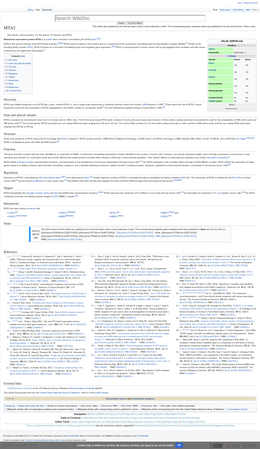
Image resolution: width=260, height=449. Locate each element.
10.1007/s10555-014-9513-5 (25, 374)
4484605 (103, 367)
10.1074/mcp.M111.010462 (109, 343)
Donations (139, 425)
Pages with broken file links (31, 406)
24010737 (120, 278)
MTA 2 (69, 35)
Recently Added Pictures (173, 414)
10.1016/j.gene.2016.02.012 (53, 334)
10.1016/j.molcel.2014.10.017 (195, 290)
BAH (106, 138)
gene (93, 39)
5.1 (17, 293)
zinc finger (241, 138)
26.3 (195, 293)
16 (16, 180)
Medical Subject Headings (82, 388)
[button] (255, 9)
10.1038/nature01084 (209, 337)
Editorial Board (155, 425)
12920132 (217, 302)
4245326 (27, 309)
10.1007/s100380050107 (51, 266)
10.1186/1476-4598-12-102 (146, 275)
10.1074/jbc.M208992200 (196, 349)
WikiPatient (104, 414)
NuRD (182, 44)
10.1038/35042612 (106, 376)
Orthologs (232, 56)
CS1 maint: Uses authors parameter (178, 406)
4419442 (238, 278)
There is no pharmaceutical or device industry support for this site (60, 425)
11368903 (37, 328)
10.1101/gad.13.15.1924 (23, 281)
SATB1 (164, 216)
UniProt (212, 77)
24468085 (134, 266)
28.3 (195, 317)
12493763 (219, 349)
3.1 (17, 271)
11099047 (126, 376)
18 (174, 180)
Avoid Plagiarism (215, 425)
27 (20, 216)
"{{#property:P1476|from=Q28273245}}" (135, 232)
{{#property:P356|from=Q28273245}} (136, 236)
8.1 (17, 321)
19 (177, 180)
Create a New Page (80, 422)
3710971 (50, 346)
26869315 (77, 334)
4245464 (22, 300)
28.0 (184, 317)
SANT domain (182, 138)
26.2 (191, 293)
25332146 (150, 352)
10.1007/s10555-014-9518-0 (63, 315)
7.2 (20, 311)
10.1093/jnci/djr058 (136, 299)
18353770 (189, 269)
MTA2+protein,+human (19, 388)
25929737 (189, 281)
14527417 (163, 287)
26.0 (184, 293)
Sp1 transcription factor (50, 177)
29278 (214, 315)
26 (16, 212)
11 (250, 138)
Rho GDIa (237, 177)
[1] (245, 53)
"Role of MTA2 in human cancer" (68, 312)
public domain (101, 392)
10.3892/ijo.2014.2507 (107, 318)
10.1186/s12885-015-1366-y (215, 278)
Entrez (211, 63)
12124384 (189, 373)
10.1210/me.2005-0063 (145, 364)
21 (99, 192)
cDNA (144, 104)
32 (72, 216)
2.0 (14, 268)
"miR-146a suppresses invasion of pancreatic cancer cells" (120, 324)
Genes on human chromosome (62, 406)
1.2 (20, 256)
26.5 (202, 293)
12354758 (231, 361)
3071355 (155, 299)
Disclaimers (198, 425)
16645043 (120, 367)
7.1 (17, 311)
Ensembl (212, 70)
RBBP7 (164, 213)
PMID (43, 239)
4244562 (49, 374)
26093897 (50, 290)
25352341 (65, 374)
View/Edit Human (231, 108)
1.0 (14, 256)
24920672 (19, 365)
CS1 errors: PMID (129, 406)
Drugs (196, 418)
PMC (158, 236)
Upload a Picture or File (148, 422)
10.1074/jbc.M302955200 (193, 302)
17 (65, 180)
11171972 (230, 315)
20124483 (163, 327)
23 (182, 192)
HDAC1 (11, 216)
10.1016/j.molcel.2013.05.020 (26, 346)
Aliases (212, 49)
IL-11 (217, 193)
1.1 (17, 256)
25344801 (39, 300)
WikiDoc (91, 414)
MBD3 (62, 216)
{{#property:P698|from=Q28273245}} (64, 239)
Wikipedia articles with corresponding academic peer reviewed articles (40, 409)
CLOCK (55, 196)
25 (76, 196)
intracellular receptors (143, 398)
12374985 (230, 337)
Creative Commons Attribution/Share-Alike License (45, 440)
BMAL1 (62, 196)
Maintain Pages (170, 422)
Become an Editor (102, 422)
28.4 (199, 317)
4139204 (75, 362)
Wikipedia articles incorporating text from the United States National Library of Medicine (182, 409)
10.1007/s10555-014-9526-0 (110, 352)
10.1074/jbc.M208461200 (208, 361)
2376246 (244, 266)
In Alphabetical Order (92, 418)
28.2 (191, 317)
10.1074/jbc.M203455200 (239, 370)
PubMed (212, 101)
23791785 (67, 346)
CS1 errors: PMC (109, 406)
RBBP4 (113, 216)
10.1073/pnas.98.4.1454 (193, 315)
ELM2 (142, 138)
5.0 (14, 293)
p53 (55, 193)
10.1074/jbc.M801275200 (221, 266)
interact (32, 208)
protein (49, 39)
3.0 (14, 271)
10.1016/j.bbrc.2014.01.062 (109, 266)
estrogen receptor (25, 162)
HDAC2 (63, 213)
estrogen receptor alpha (37, 193)
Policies (230, 425)
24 (242, 192)
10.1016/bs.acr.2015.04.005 (25, 290)
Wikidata (232, 105)
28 (23, 216)
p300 (183, 177)
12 (252, 138)
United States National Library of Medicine (60, 392)
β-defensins (38, 181)
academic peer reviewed (165, 229)
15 (91, 177)
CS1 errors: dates (89, 406)
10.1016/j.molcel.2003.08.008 (138, 287)
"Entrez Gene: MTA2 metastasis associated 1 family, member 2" (47, 269)
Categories (10, 406)
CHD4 (11, 213)
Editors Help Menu (123, 422)
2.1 (17, 268)
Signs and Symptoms (143, 418)
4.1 (17, 283)
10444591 (61, 281)
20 (180, 180)
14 (64, 177)
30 (74, 212)
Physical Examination (168, 418)
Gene (203, 229)
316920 (45, 281)
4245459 (133, 352)
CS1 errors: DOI (149, 406)
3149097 (133, 343)
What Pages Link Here (193, 422)
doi (116, 236)
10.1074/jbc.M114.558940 (52, 362)
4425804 (18, 318)
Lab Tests (186, 418)
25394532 (35, 318)
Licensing (185, 425)
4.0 (14, 283)
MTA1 (30, 47)
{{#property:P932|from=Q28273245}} (178, 236)
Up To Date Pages (122, 414)
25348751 (44, 309)
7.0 (14, 311)
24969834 (130, 318)
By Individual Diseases (117, 418)
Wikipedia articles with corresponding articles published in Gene (107, 409)
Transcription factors (116, 398)
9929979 (74, 266)
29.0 (184, 330)
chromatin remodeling (217, 157)
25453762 (221, 290)
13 (58, 141)
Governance (171, 425)
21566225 (149, 343)
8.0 (14, 321)
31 (69, 216)
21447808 (104, 302)
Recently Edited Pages (145, 414)
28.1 (187, 317)
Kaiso (86, 177)
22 (102, 192)
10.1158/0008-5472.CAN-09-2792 (120, 327)
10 (247, 138)
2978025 (146, 327)
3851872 (103, 278)
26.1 (187, 293)
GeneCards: (239, 53)
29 (25, 216)
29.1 (187, 330)
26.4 (199, 293)
